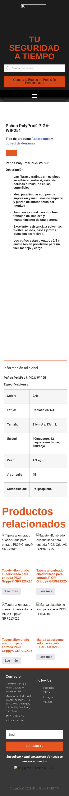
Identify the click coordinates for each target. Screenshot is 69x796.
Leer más (11, 591)
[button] (34, 96)
